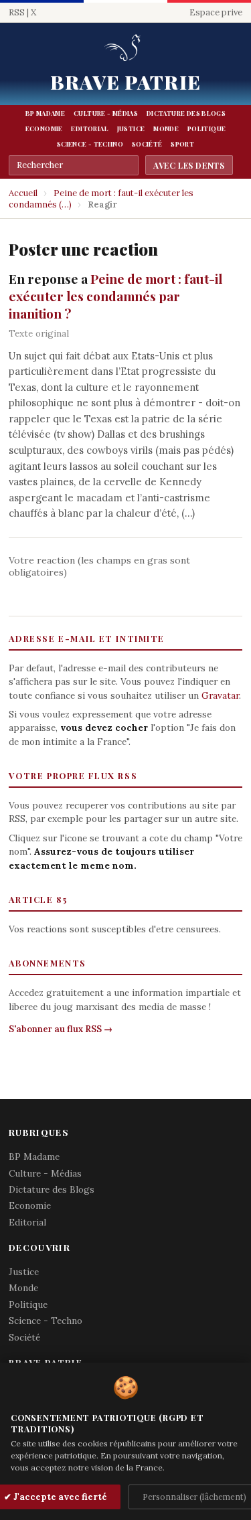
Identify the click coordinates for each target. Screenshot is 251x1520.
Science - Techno (90, 144)
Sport (182, 144)
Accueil (23, 193)
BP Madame (45, 113)
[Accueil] (125, 48)
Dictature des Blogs (186, 113)
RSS (17, 12)
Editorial (89, 128)
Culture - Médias (106, 113)
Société (147, 144)
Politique (206, 128)
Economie (44, 128)
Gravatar (220, 695)
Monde (166, 128)
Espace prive (215, 12)
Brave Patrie (125, 81)
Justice (131, 128)
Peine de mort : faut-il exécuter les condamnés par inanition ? (115, 296)
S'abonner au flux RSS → (60, 1029)
